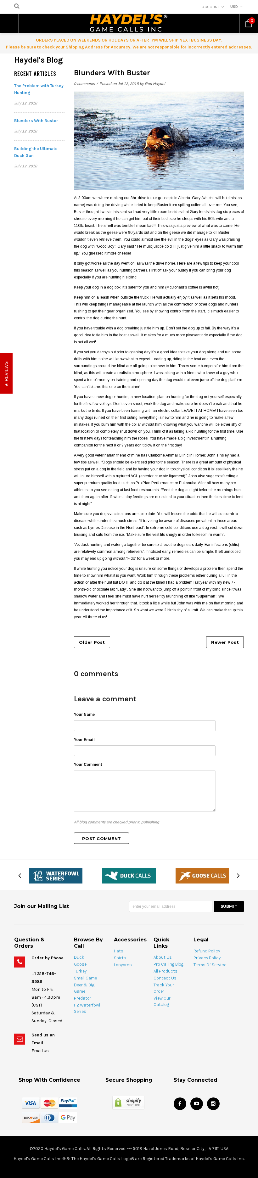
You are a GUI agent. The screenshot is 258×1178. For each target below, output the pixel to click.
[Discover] (31, 1117)
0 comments (85, 83)
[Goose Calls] (202, 875)
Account (210, 7)
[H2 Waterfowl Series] (55, 875)
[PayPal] (68, 1103)
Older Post (92, 642)
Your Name (84, 714)
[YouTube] (196, 1103)
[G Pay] (68, 1117)
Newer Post (225, 642)
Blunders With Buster (36, 120)
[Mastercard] (49, 1103)
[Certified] (128, 1102)
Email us (40, 1050)
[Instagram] (213, 1103)
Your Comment (88, 764)
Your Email (84, 740)
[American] (49, 1117)
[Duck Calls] (129, 875)
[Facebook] (180, 1103)
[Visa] (31, 1103)
